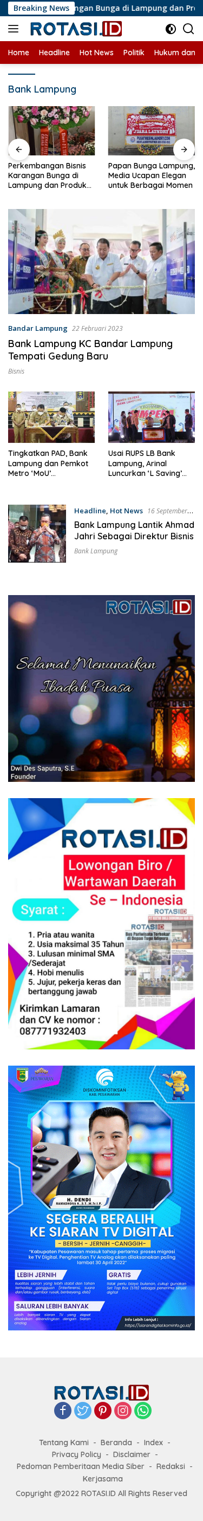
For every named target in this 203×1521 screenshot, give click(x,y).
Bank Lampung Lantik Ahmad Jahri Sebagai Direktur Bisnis (134, 530)
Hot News (126, 510)
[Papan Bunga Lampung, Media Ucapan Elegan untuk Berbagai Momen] (51, 130)
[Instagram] (123, 1411)
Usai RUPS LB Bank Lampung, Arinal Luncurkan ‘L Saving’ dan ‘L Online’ (145, 463)
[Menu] (15, 28)
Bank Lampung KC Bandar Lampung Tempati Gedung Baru (90, 349)
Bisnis (16, 371)
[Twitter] (82, 1411)
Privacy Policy (76, 1454)
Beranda (116, 1442)
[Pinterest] (103, 1411)
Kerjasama (103, 1479)
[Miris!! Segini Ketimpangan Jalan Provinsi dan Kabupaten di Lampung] (151, 130)
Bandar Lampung (38, 328)
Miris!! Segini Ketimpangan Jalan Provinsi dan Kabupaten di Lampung (151, 175)
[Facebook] (62, 1411)
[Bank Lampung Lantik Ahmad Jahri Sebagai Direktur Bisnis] (37, 534)
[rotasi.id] (75, 28)
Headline (90, 510)
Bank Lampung (95, 551)
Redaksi (170, 1466)
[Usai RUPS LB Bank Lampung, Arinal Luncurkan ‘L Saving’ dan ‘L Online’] (151, 417)
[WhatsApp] (143, 1411)
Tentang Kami (64, 1442)
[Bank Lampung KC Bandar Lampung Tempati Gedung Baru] (101, 261)
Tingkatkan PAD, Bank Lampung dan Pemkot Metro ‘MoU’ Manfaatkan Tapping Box (48, 463)
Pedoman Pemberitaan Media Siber (81, 1466)
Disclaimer (131, 1454)
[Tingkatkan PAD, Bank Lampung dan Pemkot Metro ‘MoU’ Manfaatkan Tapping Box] (51, 417)
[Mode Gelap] (171, 29)
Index (153, 1442)
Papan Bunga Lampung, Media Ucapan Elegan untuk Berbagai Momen (51, 175)
